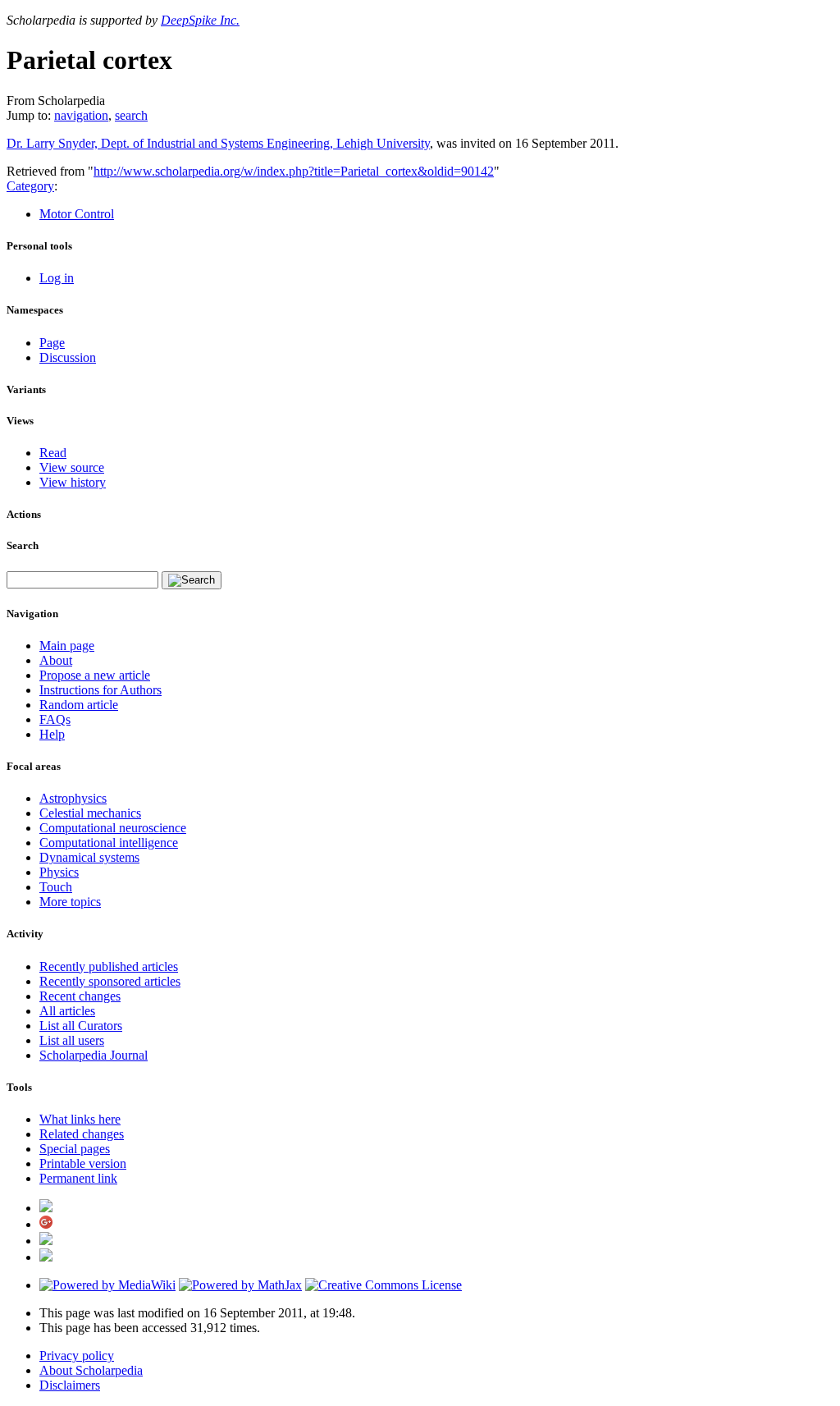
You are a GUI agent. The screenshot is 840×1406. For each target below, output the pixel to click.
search (131, 115)
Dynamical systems (89, 857)
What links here (80, 1119)
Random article (78, 705)
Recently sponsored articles (109, 981)
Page (52, 343)
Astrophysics (73, 798)
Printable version (82, 1163)
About (55, 660)
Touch (55, 887)
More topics (70, 902)
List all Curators (80, 1026)
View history (72, 482)
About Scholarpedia (91, 1370)
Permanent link (78, 1178)
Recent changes (80, 996)
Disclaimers (69, 1385)
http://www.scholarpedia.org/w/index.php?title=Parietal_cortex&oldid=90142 (294, 171)
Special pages (74, 1149)
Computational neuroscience (112, 828)
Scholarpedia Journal (93, 1055)
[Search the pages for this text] (191, 580)
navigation (81, 115)
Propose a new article (94, 675)
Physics (59, 872)
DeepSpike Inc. (200, 20)
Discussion (67, 357)
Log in (56, 278)
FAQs (55, 719)
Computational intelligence (108, 843)
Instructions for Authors (100, 690)
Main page (66, 646)
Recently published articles (108, 966)
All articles (67, 1011)
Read (52, 453)
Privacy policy (76, 1355)
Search (23, 545)
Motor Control (76, 214)
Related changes (81, 1134)
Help (52, 734)
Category (30, 186)
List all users (71, 1040)
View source (71, 467)
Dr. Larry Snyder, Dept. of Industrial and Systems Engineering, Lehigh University (218, 143)
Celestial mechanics (90, 813)
